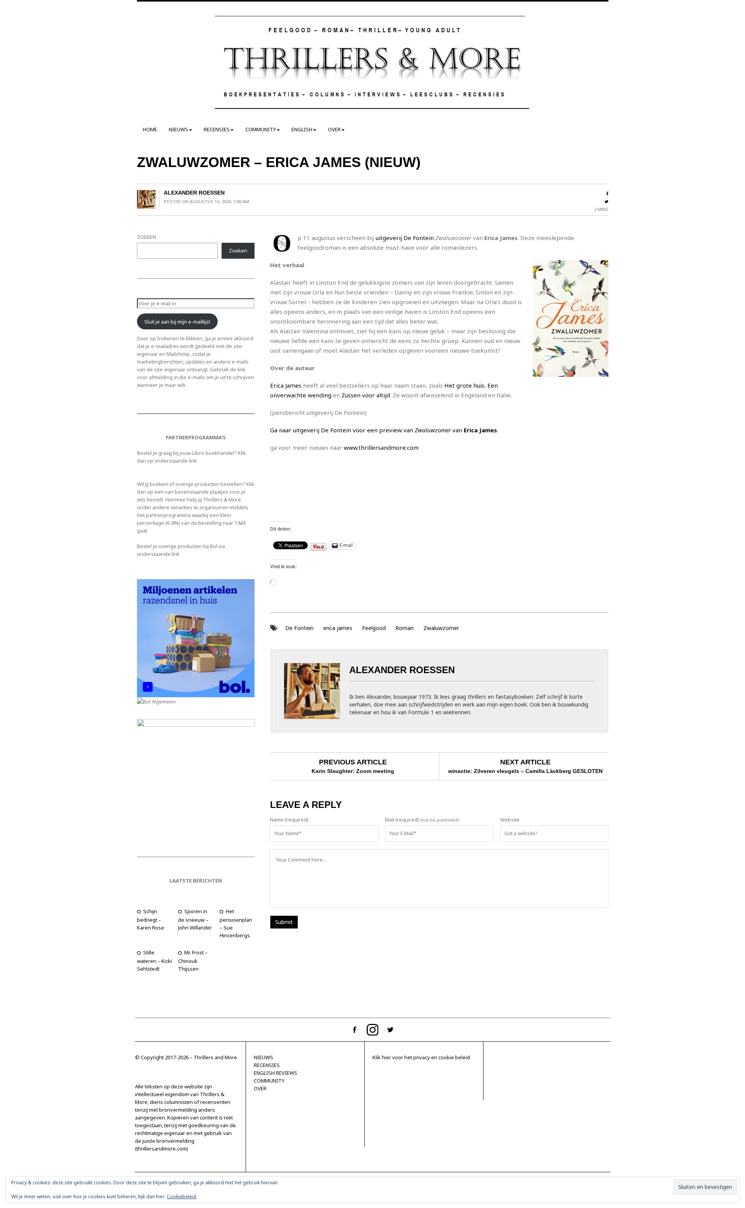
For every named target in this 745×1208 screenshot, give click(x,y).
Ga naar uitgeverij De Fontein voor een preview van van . (384, 430)
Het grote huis (464, 385)
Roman (404, 628)
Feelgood (374, 628)
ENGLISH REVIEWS (275, 1072)
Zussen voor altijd (365, 395)
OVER (334, 129)
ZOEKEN (146, 236)
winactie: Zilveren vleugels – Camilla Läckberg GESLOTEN (525, 771)
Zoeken (238, 250)
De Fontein (299, 628)
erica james (337, 628)
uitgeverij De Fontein (405, 238)
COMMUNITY (260, 129)
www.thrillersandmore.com (381, 447)
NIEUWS (178, 129)
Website (510, 819)
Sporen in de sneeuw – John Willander (195, 919)
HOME (150, 129)
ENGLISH (301, 129)
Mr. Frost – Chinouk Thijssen (193, 960)
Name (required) (289, 819)
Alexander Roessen (194, 193)
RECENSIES (217, 129)
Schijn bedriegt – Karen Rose (150, 919)
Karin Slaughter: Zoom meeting (353, 771)
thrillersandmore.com (162, 1148)
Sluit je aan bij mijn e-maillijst (177, 321)
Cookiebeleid (181, 1196)
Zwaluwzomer (441, 628)
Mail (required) (402, 819)
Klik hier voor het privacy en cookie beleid (421, 1057)
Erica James (285, 385)
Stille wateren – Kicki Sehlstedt (154, 960)
